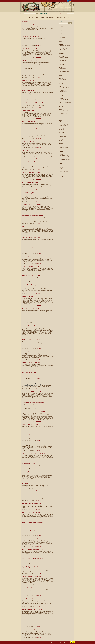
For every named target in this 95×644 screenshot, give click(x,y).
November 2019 (61, 75)
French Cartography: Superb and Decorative (65, 156)
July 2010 (60, 172)
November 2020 (61, 61)
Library (46, 13)
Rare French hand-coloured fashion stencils (65, 144)
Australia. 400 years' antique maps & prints (65, 133)
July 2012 (60, 148)
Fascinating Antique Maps (63, 139)
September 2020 (61, 64)
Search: (22, 13)
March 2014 (61, 123)
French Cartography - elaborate (64, 155)
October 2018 (61, 83)
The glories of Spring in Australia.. (64, 116)
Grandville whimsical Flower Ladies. (64, 79)
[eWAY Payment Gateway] (72, 643)
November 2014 (61, 112)
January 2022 (61, 53)
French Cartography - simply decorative (65, 152)
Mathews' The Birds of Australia (64, 29)
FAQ (38, 1)
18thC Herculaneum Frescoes (63, 34)
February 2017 (61, 95)
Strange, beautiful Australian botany (64, 147)
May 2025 (60, 33)
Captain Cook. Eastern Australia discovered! (65, 102)
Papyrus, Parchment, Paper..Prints (64, 82)
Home (22, 1)
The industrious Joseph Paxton (64, 57)
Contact (33, 1)
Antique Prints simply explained (64, 171)
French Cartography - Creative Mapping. (65, 159)
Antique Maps (31, 17)
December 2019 (61, 72)
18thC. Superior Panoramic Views (64, 76)
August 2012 (61, 146)
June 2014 (60, 120)
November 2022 (61, 50)
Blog (41, 13)
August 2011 (61, 160)
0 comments (38, 33)
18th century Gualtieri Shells (63, 94)
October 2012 (61, 143)
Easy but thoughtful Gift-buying (64, 128)
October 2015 (61, 106)
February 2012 (61, 158)
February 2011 (61, 167)
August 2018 (61, 86)
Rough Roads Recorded (63, 37)
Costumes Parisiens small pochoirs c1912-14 (65, 125)
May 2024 (60, 41)
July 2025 (60, 30)
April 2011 (61, 163)
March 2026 (61, 25)
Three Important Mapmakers (63, 136)
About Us (27, 1)
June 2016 (60, 101)
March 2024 (61, 47)
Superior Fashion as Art (63, 42)
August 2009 (61, 176)
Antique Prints (40, 17)
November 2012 (61, 140)
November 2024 (61, 36)
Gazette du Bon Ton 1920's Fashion (64, 124)
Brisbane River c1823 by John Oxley (64, 164)
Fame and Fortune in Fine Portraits (64, 90)
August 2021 (61, 59)
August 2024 (61, 38)
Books (68, 17)
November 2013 (61, 129)
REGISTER (59, 1)
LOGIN (54, 1)
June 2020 (60, 67)
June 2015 (60, 109)
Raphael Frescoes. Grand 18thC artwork (65, 45)
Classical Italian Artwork (63, 60)
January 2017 (61, 98)
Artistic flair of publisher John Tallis (64, 87)
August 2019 (61, 78)
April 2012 (61, 151)
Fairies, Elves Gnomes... (63, 40)
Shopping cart (61, 14)
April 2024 (61, 44)
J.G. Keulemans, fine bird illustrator (64, 71)
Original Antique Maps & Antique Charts (65, 121)
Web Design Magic (66, 642)
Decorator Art (61, 17)
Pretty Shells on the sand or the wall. (64, 105)
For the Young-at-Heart (63, 54)
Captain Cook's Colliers (63, 49)
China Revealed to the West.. (63, 168)
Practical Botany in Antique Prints (64, 52)
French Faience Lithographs (63, 26)
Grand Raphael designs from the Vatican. (65, 175)
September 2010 (61, 170)
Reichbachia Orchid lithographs (64, 91)
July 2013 (60, 135)
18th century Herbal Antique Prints (64, 110)
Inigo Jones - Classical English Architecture (65, 99)
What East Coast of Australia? (63, 48)
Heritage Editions (50, 17)
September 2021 (61, 56)
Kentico (60, 642)
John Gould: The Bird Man (63, 113)
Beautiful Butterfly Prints (63, 68)
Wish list (54, 13)
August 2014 (61, 117)
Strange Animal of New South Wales (64, 65)
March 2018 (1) (61, 89)
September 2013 (61, 132)
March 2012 (61, 154)
